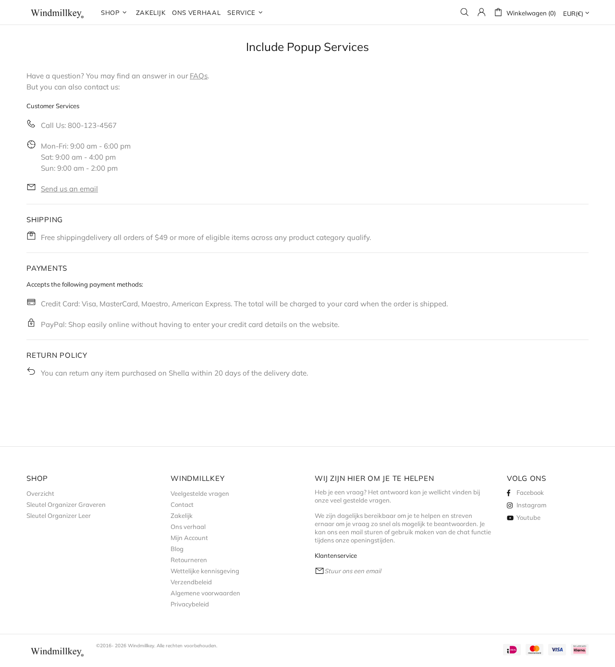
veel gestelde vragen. (360, 500)
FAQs (199, 75)
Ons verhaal (188, 526)
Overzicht (40, 493)
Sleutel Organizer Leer (58, 515)
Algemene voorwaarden (205, 593)
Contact (182, 504)
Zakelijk (182, 515)
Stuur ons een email (352, 571)
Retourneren (189, 560)
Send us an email (69, 188)
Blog (177, 549)
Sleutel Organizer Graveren (66, 504)
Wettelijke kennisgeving (205, 571)
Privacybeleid (190, 604)
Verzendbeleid (191, 582)
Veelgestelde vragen (200, 493)
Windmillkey (57, 12)
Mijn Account (189, 537)
